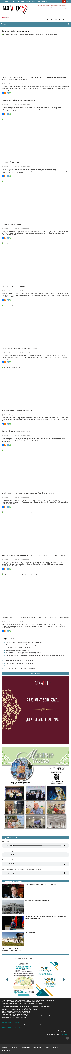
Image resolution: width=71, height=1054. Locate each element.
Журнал (4, 1047)
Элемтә (55, 1047)
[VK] (48, 20)
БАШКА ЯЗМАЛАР (35, 673)
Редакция (14, 1047)
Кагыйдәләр (37, 1047)
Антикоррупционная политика (10, 1022)
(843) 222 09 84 (64, 1034)
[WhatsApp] (10, 93)
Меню (4, 24)
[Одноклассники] (5, 93)
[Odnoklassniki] (59, 20)
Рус (67, 1)
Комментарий (26, 84)
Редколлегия (25, 1047)
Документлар (6, 1050)
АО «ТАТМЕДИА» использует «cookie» (13, 1024)
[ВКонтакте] (3, 93)
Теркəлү (4, 17)
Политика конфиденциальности (11, 1027)
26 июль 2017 (7, 84)
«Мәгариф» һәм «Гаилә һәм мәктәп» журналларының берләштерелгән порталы (25, 1)
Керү (8, 17)
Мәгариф (16, 84)
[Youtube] (56, 20)
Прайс (47, 1047)
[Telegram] (63, 20)
